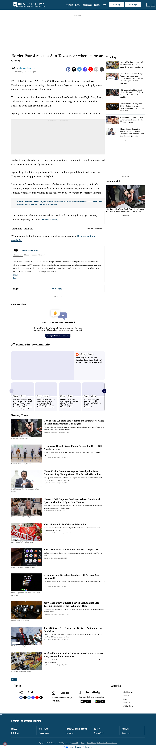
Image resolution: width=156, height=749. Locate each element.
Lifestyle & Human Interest (76, 728)
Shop (104, 4)
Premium (69, 4)
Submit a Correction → (95, 229)
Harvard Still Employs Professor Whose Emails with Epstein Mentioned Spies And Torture (72, 500)
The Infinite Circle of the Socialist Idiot (65, 524)
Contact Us (126, 695)
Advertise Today (49, 219)
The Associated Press (29, 250)
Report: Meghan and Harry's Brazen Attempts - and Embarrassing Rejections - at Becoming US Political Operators (132, 78)
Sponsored (126, 733)
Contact (41, 255)
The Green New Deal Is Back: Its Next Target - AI (71, 549)
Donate (97, 4)
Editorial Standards (128, 692)
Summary (18, 255)
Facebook (17, 278)
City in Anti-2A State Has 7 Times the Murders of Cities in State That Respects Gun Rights (131, 93)
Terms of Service (91, 743)
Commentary (87, 4)
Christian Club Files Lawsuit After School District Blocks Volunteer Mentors (131, 119)
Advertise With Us (128, 706)
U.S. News (15, 733)
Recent (34, 255)
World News (43, 728)
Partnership (126, 702)
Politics (14, 728)
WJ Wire (57, 288)
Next (14, 679)
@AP (15, 275)
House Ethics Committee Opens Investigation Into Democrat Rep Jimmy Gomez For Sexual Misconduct (132, 132)
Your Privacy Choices (80, 746)
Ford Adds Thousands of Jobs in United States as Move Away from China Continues (132, 64)
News (77, 4)
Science (97, 728)
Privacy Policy (75, 743)
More (26, 255)
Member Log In (133, 4)
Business (70, 733)
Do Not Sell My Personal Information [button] (107, 743)
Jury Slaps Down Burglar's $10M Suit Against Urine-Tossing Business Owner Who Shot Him (132, 107)
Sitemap (83, 743)
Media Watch (99, 733)
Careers (125, 699)
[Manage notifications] (5, 744)
